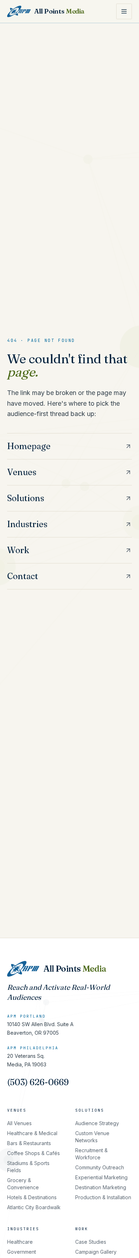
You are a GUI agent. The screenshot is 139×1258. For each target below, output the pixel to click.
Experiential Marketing (101, 1177)
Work (81, 1228)
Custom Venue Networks (92, 1136)
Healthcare (20, 1242)
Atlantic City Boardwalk (34, 1207)
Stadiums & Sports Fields (28, 1166)
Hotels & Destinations (32, 1197)
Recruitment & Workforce (91, 1153)
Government (21, 1252)
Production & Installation (103, 1197)
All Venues (19, 1123)
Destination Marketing (100, 1187)
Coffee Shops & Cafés (33, 1153)
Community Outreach (99, 1167)
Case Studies (90, 1242)
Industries (23, 1228)
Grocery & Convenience (23, 1183)
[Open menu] (124, 11)
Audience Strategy (97, 1123)
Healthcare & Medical (32, 1133)
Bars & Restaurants (29, 1143)
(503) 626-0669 (38, 1082)
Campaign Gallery (96, 1252)
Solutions (89, 1110)
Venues (16, 1110)
